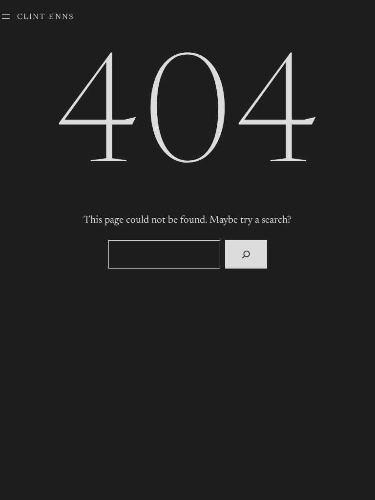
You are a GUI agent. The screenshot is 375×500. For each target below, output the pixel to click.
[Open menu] (6, 16)
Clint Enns (46, 17)
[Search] (246, 254)
